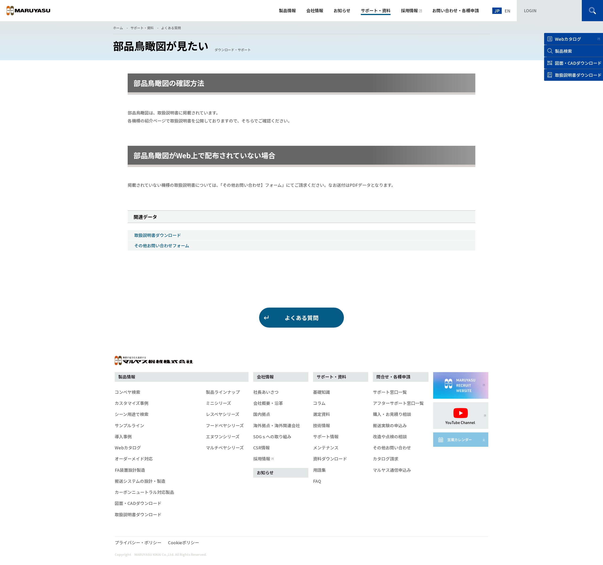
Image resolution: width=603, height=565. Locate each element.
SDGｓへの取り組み (272, 436)
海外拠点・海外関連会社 (276, 425)
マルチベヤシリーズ (225, 447)
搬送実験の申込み (390, 425)
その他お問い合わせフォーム (161, 245)
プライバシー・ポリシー (138, 542)
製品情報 (126, 377)
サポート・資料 (142, 27)
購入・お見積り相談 (392, 414)
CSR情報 (261, 447)
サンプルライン (129, 425)
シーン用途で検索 (131, 414)
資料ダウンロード (330, 458)
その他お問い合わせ (392, 447)
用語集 (319, 470)
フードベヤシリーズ (225, 425)
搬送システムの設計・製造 (140, 481)
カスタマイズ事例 (131, 403)
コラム (319, 403)
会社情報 (265, 377)
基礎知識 (321, 392)
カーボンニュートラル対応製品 (144, 492)
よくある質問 (171, 27)
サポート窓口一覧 (390, 392)
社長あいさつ (266, 392)
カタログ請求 (385, 458)
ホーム (118, 27)
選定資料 (321, 414)
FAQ (317, 481)
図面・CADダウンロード (138, 503)
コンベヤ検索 (127, 392)
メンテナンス (325, 447)
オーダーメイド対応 (134, 458)
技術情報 (321, 425)
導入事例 (123, 436)
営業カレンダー (459, 439)
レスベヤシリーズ (222, 414)
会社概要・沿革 (268, 403)
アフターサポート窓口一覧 (398, 403)
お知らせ (265, 472)
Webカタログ (568, 39)
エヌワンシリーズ (223, 436)
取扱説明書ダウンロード (157, 235)
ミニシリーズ (218, 403)
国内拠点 (261, 414)
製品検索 (563, 51)
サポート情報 (325, 436)
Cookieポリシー (183, 542)
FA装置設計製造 (130, 470)
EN (507, 11)
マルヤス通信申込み (392, 470)
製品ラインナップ (223, 392)
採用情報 (261, 458)
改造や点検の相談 (390, 436)
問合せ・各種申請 (393, 377)
